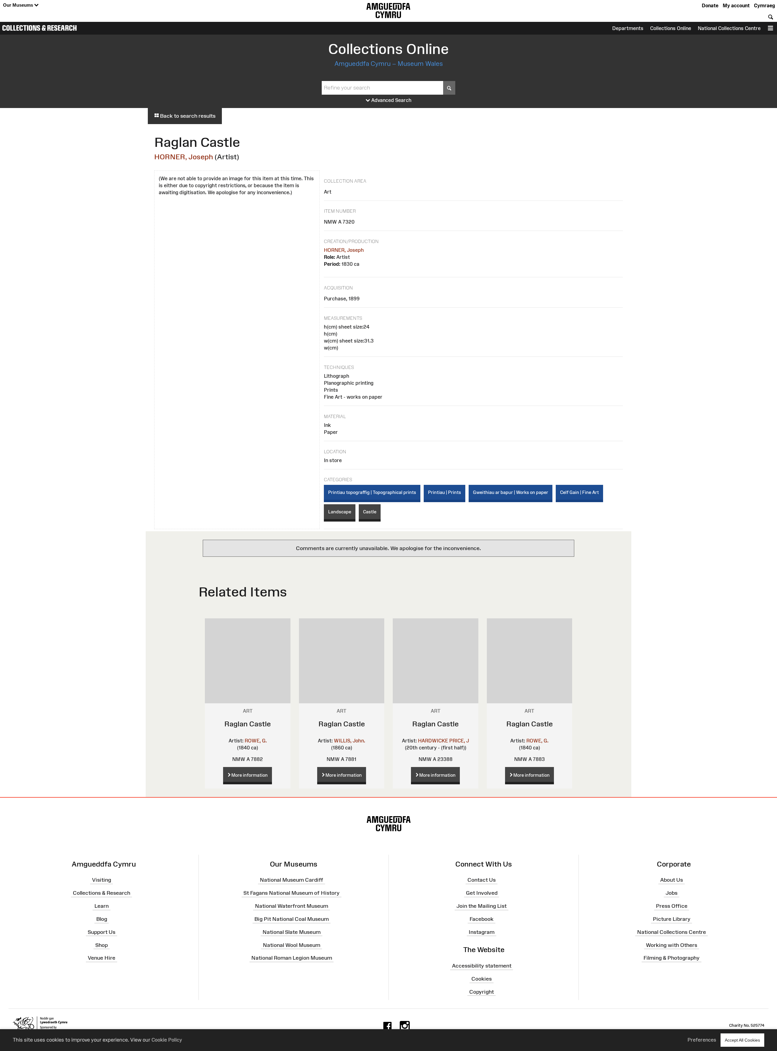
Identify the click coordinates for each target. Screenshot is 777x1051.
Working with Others (671, 945)
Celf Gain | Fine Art (579, 492)
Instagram (481, 932)
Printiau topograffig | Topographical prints (372, 492)
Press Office (671, 906)
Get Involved (481, 893)
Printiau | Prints (444, 492)
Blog (101, 919)
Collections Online (670, 28)
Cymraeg (764, 5)
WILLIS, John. (349, 740)
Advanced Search (391, 100)
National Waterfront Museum (291, 906)
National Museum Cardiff (291, 880)
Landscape (339, 511)
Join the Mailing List (481, 906)
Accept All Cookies (742, 1040)
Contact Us (481, 880)
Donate (710, 5)
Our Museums (18, 5)
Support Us (101, 932)
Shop (101, 945)
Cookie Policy (166, 1040)
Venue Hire (101, 958)
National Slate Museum (292, 932)
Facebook (482, 919)
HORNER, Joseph (183, 157)
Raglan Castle (247, 724)
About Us (671, 880)
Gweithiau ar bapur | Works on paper (510, 492)
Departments (627, 28)
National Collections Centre (729, 28)
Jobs (671, 893)
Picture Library (671, 919)
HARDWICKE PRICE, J (443, 740)
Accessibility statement (481, 966)
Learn (101, 906)
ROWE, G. (256, 740)
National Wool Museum (291, 945)
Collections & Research (39, 27)
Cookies (481, 979)
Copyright (481, 992)
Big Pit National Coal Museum (291, 919)
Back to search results (187, 116)
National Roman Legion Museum (291, 958)
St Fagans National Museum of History (291, 893)
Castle (369, 511)
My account (736, 5)
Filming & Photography (671, 958)
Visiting (101, 880)
